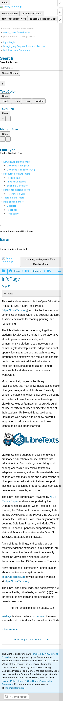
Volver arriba (8, 629)
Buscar (7, 697)
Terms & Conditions (28, 681)
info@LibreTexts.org (14, 576)
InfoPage (6, 616)
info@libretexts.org (14, 687)
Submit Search (10, 73)
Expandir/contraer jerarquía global (5, 271)
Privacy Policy (9, 681)
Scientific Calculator (17, 185)
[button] (12, 209)
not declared (39, 616)
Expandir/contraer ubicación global (59, 270)
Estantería (36, 271)
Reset (5, 96)
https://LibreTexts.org (15, 310)
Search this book (9, 62)
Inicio (16, 271)
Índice (10, 293)
